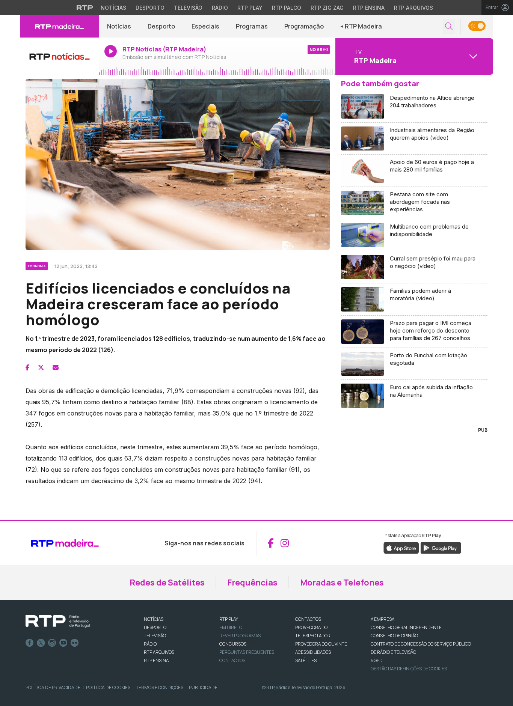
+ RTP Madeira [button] (361, 26)
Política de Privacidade (53, 687)
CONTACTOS (308, 619)
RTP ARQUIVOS (159, 652)
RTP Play (250, 8)
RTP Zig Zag (327, 8)
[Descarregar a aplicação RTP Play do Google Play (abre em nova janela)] (440, 547)
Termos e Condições (159, 687)
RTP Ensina (369, 8)
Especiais (205, 26)
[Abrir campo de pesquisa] (449, 26)
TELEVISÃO (155, 635)
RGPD (376, 660)
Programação (304, 26)
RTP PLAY (228, 619)
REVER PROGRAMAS (240, 635)
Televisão (188, 8)
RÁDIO (150, 644)
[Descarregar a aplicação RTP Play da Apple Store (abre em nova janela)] (401, 547)
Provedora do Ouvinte (321, 644)
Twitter (41, 643)
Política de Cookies (108, 687)
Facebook (30, 643)
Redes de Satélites (167, 582)
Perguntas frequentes (246, 652)
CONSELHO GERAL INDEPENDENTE (406, 627)
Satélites (306, 660)
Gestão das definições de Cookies (409, 668)
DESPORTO (155, 627)
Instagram (52, 643)
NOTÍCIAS (153, 619)
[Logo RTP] (58, 621)
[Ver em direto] (59, 56)
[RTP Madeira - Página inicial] (59, 26)
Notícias (113, 8)
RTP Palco (286, 8)
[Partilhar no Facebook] (27, 367)
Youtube (63, 643)
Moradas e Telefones (342, 582)
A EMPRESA (382, 619)
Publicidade (203, 687)
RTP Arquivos (413, 8)
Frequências (252, 582)
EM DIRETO (230, 627)
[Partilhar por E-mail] (56, 367)
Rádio (220, 8)
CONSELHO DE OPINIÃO (394, 635)
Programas (252, 26)
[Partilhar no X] (41, 367)
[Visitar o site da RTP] (85, 7)
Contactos (232, 660)
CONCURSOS (232, 644)
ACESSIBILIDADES (313, 652)
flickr (75, 643)
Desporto (150, 8)
